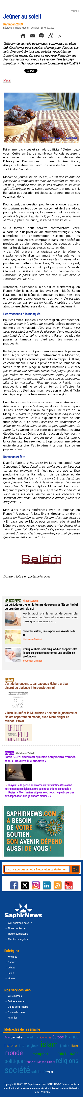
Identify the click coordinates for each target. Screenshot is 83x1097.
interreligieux (28, 1045)
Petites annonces (16, 1001)
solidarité (38, 1071)
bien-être (17, 1037)
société (17, 1070)
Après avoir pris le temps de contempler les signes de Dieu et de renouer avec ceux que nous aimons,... (50, 617)
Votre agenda (14, 995)
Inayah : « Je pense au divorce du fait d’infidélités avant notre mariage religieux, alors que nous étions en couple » (38, 787)
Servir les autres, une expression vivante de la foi (49, 633)
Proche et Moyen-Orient (39, 1062)
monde (13, 1053)
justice (64, 1046)
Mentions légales (17, 939)
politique (13, 1061)
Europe (58, 1037)
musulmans (68, 1053)
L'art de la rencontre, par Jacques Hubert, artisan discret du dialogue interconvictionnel (37, 686)
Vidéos (11, 978)
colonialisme (31, 1037)
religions (67, 1061)
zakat (49, 1072)
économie (45, 1037)
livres (75, 1046)
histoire (10, 1045)
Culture (11, 962)
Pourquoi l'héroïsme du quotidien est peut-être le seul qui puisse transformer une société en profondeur (50, 652)
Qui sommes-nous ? (19, 922)
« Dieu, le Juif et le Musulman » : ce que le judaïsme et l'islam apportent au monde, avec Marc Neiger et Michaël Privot (41, 717)
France (72, 1037)
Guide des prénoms (17, 1006)
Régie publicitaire (17, 933)
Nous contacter (16, 928)
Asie (7, 1037)
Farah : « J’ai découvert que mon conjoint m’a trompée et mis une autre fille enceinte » (40, 759)
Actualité (12, 956)
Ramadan (12, 1017)
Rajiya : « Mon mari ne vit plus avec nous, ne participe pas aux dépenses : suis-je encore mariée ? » (39, 794)
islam (49, 1044)
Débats (11, 967)
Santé (10, 972)
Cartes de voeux (16, 1012)
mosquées (40, 1054)
